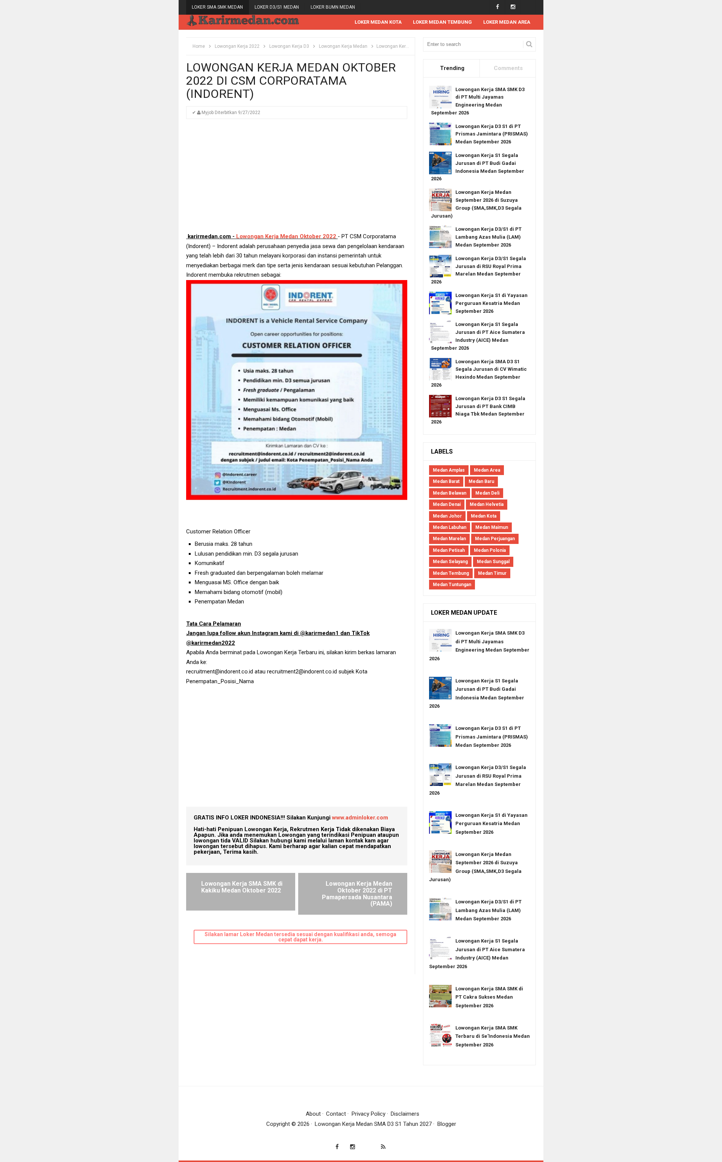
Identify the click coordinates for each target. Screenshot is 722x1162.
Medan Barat (446, 481)
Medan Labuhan (449, 527)
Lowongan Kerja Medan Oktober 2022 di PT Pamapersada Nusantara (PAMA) (357, 893)
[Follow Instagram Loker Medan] (512, 7)
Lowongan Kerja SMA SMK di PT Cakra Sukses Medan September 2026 (489, 997)
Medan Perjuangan (495, 538)
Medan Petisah (449, 550)
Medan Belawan (449, 493)
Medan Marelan (449, 538)
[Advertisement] (296, 179)
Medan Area (487, 470)
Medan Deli (487, 493)
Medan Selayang (450, 561)
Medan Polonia (490, 550)
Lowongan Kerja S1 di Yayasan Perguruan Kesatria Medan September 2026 (491, 303)
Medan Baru (481, 481)
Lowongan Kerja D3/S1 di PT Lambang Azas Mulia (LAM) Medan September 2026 (488, 237)
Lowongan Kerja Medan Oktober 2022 (285, 236)
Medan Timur (492, 573)
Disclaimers (405, 1113)
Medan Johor (447, 516)
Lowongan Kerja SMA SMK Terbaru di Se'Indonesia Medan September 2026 (492, 1036)
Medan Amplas (449, 470)
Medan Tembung (451, 573)
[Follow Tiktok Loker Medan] (528, 7)
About (313, 1113)
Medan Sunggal (493, 561)
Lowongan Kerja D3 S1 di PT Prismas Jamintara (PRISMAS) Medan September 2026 (491, 134)
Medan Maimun (491, 527)
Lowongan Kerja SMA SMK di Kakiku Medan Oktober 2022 (241, 887)
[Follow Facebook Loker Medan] (497, 7)
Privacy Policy (368, 1113)
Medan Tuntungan (452, 584)
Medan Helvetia (487, 504)
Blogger (446, 1124)
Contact (336, 1113)
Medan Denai (447, 504)
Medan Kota (483, 516)
